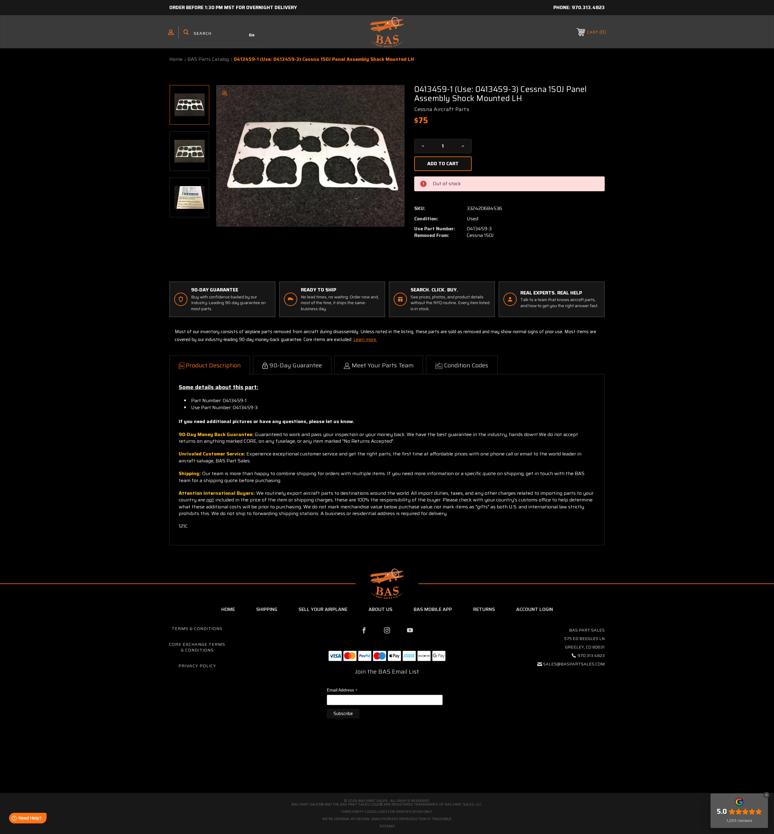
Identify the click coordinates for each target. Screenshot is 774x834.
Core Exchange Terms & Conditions (197, 647)
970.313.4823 (588, 7)
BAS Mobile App (433, 609)
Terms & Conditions (197, 628)
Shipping (266, 609)
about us (380, 609)
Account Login (534, 609)
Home (228, 609)
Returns (484, 609)
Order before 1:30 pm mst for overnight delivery (233, 7)
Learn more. (365, 339)
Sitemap (387, 826)
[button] (387, 767)
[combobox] (222, 33)
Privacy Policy (197, 665)
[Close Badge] (766, 795)
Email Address (342, 690)
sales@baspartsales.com (574, 664)
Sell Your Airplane (322, 609)
